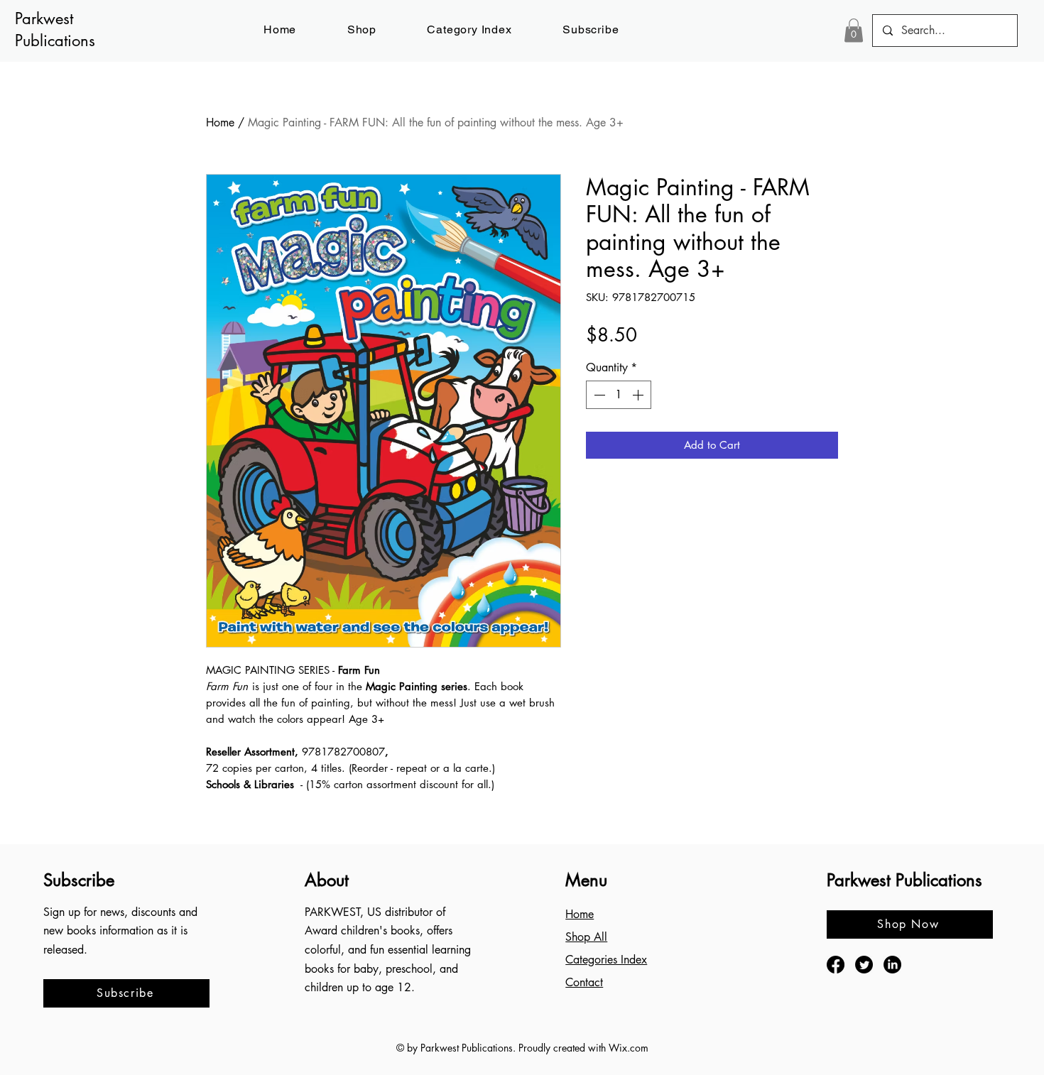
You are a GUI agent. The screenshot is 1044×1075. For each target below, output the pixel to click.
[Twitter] (864, 964)
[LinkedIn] (892, 964)
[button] (590, 29)
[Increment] (639, 394)
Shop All (586, 936)
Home (220, 122)
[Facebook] (835, 964)
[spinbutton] (618, 394)
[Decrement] (598, 394)
